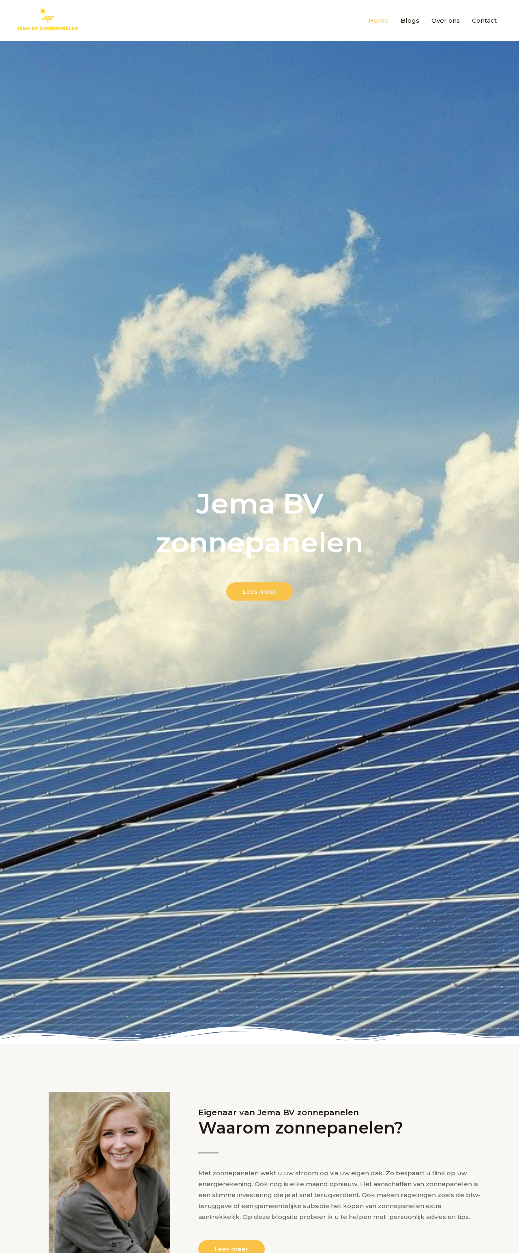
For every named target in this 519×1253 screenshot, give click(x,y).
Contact (484, 20)
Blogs (410, 20)
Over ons (445, 20)
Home (378, 20)
